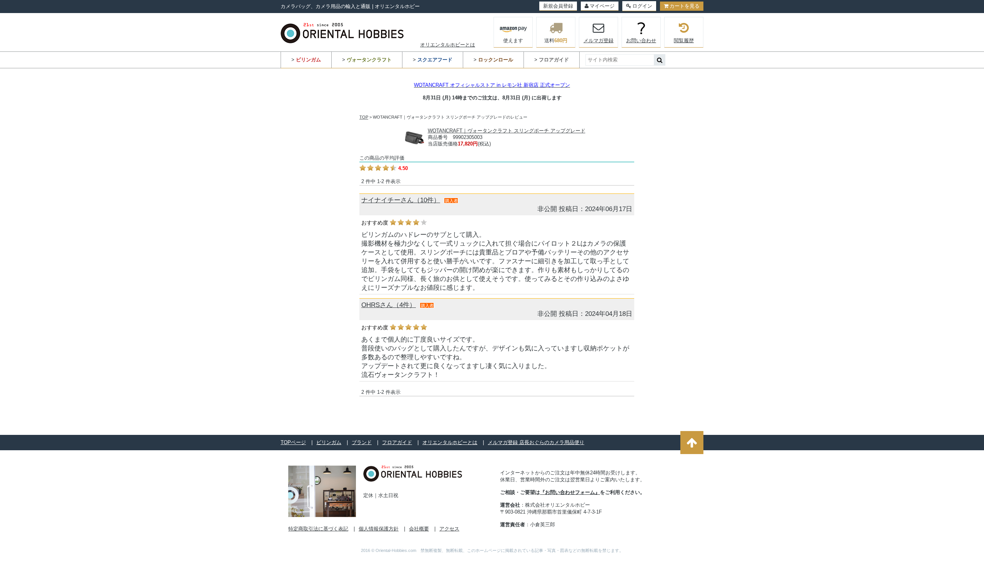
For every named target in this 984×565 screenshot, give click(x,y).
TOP (363, 117)
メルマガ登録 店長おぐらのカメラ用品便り (536, 442)
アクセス (449, 529)
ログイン (642, 6)
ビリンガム (328, 442)
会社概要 (419, 529)
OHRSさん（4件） (388, 305)
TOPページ (293, 442)
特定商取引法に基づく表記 (318, 529)
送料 (555, 40)
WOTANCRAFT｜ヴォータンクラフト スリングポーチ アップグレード (506, 131)
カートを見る (685, 6)
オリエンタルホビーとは (447, 45)
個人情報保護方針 (379, 529)
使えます (513, 40)
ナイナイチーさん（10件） (400, 200)
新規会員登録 (558, 6)
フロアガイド (397, 442)
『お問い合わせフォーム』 (570, 492)
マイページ (602, 6)
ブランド (362, 442)
